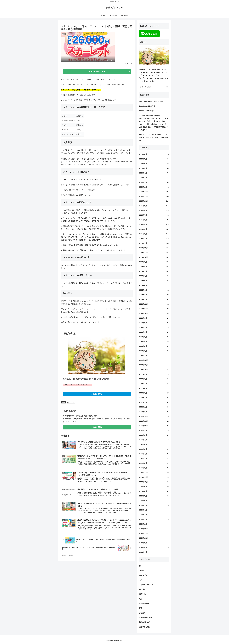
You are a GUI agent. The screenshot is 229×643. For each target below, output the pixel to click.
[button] (167, 87)
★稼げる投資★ (96, 427)
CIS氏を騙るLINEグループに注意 (151, 101)
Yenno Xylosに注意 (146, 111)
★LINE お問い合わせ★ (96, 71)
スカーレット (71, 402)
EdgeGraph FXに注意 (147, 106)
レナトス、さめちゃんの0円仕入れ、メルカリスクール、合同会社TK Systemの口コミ (153, 137)
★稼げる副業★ (96, 394)
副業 (64, 402)
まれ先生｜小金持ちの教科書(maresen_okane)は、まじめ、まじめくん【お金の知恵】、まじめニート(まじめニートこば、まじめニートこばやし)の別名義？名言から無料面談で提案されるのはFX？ (154, 123)
